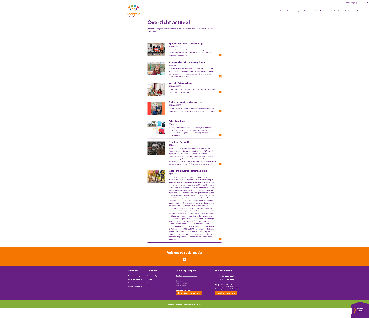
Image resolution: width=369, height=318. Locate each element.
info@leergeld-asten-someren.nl (186, 276)
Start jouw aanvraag (189, 293)
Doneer (150, 279)
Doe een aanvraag (134, 276)
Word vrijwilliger (153, 276)
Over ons (131, 283)
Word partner (152, 283)
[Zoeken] (366, 11)
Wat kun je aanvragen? (135, 279)
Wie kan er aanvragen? (135, 286)
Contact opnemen (226, 293)
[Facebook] (184, 259)
